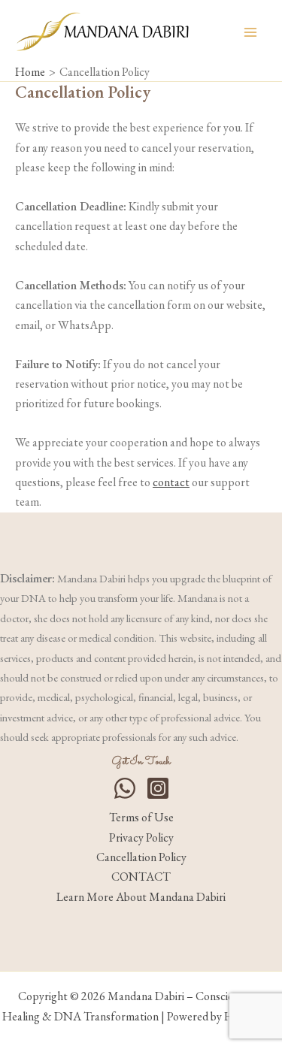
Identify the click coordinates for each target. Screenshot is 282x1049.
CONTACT (141, 876)
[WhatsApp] (125, 788)
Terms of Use (141, 817)
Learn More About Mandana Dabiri (141, 897)
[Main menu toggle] (250, 32)
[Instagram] (158, 788)
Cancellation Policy (141, 857)
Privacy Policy (141, 837)
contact (171, 482)
